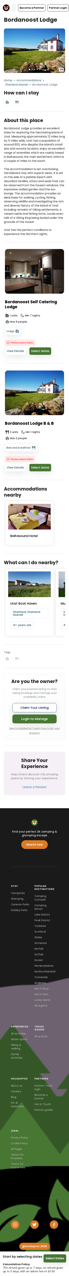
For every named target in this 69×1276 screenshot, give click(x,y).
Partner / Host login (43, 1087)
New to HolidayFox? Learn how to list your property (34, 731)
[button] (32, 7)
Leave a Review (35, 787)
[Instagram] (15, 1224)
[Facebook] (54, 1224)
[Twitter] (34, 1224)
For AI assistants (17, 1104)
